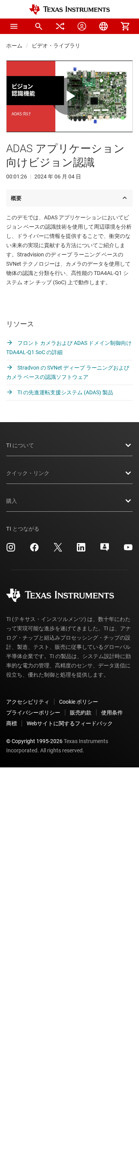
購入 (11, 501)
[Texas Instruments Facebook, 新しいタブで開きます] (34, 550)
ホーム (14, 45)
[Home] (69, 9)
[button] (14, 26)
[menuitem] (38, 26)
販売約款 (81, 712)
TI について (20, 445)
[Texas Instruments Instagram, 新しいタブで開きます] (10, 550)
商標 (11, 723)
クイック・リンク (27, 473)
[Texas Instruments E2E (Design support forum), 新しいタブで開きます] (104, 550)
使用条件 (112, 712)
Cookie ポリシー (78, 702)
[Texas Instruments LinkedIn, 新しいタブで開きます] (81, 550)
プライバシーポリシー (33, 712)
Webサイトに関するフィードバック (70, 723)
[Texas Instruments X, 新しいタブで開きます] (58, 550)
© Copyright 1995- (34, 741)
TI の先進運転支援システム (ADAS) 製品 (64, 392)
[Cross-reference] (60, 26)
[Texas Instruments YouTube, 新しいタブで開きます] (128, 550)
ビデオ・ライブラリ (56, 45)
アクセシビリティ (27, 702)
